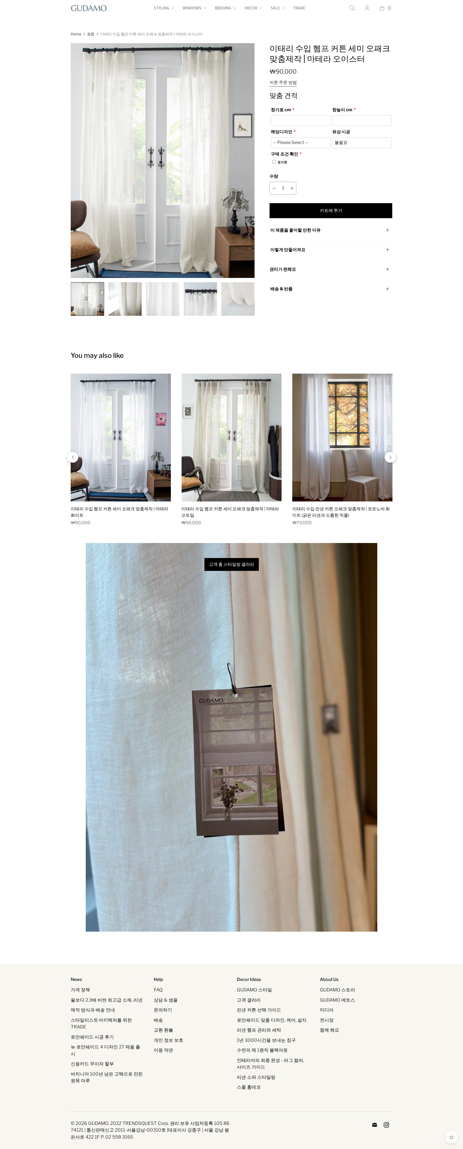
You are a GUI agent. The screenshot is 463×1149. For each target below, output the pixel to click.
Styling (161, 8)
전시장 (327, 1020)
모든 (91, 34)
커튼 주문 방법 (283, 82)
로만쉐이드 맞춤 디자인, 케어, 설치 (272, 1020)
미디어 (327, 1010)
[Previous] (73, 457)
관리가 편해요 (283, 269)
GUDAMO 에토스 (337, 1000)
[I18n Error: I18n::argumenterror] (87, 298)
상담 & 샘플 (166, 1000)
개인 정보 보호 (168, 1040)
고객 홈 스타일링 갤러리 (231, 564)
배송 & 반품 (281, 288)
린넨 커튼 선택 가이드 (259, 1010)
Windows (192, 8)
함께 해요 (329, 1030)
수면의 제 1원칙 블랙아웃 (262, 1050)
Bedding (223, 8)
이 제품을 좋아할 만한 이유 (295, 230)
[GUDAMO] (89, 8)
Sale (275, 8)
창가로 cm (281, 109)
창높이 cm (342, 109)
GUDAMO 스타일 (254, 989)
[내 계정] (367, 8)
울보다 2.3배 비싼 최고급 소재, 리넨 (107, 1000)
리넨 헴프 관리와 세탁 (259, 1030)
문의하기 (163, 1010)
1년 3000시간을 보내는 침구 (266, 1040)
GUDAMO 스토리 (337, 989)
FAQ (158, 989)
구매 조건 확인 (284, 154)
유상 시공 (341, 131)
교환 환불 (163, 1030)
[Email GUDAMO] (374, 1125)
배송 (158, 1020)
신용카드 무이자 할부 (92, 1063)
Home (76, 34)
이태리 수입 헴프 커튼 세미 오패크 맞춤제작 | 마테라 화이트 (119, 512)
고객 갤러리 (249, 1000)
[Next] (390, 457)
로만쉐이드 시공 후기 (92, 1037)
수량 (274, 176)
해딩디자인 (281, 131)
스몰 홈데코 (249, 1087)
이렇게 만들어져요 (287, 249)
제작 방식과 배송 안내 (93, 1010)
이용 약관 (163, 1050)
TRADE (299, 8)
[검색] (352, 8)
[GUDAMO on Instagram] (386, 1125)
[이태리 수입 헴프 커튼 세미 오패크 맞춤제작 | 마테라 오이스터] (163, 160)
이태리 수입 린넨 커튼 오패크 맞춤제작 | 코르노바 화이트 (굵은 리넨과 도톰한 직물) (341, 512)
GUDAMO (98, 1123)
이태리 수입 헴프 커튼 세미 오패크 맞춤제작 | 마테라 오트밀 (230, 512)
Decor (251, 8)
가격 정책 (80, 989)
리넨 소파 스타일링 (256, 1077)
